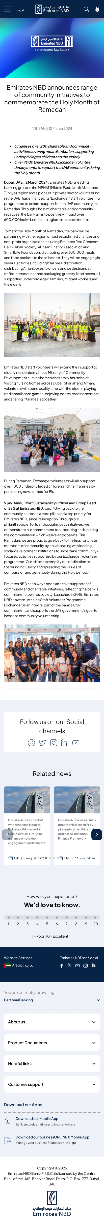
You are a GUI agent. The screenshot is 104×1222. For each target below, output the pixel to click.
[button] (96, 834)
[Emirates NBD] (52, 9)
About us (16, 1021)
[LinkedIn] (93, 965)
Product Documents (27, 1042)
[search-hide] (86, 9)
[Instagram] (86, 965)
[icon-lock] (97, 9)
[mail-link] (32, 742)
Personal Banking (18, 1000)
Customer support (25, 1084)
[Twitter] (69, 965)
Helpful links (20, 1063)
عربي (21, 9)
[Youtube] (77, 965)
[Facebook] (62, 965)
